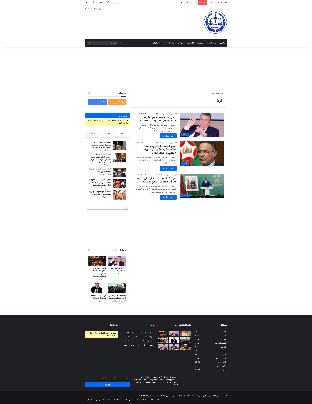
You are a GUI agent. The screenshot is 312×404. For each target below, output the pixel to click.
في (139, 345)
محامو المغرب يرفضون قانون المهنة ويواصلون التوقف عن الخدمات (117, 298)
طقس (151, 345)
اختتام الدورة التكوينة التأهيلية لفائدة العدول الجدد (100, 170)
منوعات (180, 43)
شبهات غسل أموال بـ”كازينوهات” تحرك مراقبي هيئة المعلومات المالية (173, 2)
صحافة (129, 341)
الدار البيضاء (135, 332)
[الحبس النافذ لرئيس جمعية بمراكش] (185, 347)
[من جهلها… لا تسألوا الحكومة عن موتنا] (97, 288)
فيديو (224, 354)
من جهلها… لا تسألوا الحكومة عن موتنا (98, 297)
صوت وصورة (221, 351)
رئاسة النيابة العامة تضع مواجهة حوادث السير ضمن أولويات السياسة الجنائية (101, 145)
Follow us (114, 325)
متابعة (132, 345)
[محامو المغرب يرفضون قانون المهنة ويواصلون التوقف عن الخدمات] (117, 288)
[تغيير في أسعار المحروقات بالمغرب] (163, 340)
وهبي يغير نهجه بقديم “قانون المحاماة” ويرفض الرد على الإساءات (158, 119)
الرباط (151, 337)
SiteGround (143, 396)
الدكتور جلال (171, 114)
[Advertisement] (156, 67)
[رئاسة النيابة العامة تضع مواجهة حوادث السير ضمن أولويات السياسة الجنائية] (119, 145)
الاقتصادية (190, 43)
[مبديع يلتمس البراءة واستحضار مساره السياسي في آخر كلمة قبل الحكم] (174, 347)
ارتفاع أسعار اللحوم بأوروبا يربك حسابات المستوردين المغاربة (100, 193)
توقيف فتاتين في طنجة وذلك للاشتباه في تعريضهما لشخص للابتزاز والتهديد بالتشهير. (100, 182)
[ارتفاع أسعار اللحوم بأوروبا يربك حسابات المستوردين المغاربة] (119, 195)
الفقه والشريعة (169, 43)
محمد (125, 345)
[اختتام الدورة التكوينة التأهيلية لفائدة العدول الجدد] (119, 172)
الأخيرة (107, 133)
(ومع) (151, 332)
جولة (135, 341)
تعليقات (92, 133)
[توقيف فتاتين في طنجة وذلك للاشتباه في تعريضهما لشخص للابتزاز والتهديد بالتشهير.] (119, 183)
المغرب (126, 337)
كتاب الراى (157, 43)
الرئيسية (219, 93)
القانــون (223, 43)
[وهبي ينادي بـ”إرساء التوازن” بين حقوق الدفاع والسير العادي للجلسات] (163, 347)
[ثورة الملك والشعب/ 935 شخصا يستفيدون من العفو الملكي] (185, 333)
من (152, 349)
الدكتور (126, 332)
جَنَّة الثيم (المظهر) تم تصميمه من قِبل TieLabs (176, 396)
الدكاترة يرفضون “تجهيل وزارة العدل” (117, 270)
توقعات (143, 341)
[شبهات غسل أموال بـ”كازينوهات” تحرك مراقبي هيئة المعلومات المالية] (97, 261)
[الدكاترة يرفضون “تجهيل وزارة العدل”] (117, 261)
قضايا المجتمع (211, 43)
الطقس (134, 337)
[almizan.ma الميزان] (215, 22)
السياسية (200, 43)
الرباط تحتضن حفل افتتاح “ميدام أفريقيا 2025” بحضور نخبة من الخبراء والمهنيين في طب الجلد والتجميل (100, 158)
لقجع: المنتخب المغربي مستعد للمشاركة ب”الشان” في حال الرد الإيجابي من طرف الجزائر (159, 149)
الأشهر (122, 133)
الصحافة (143, 337)
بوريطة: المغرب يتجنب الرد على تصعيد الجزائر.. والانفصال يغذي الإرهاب (157, 180)
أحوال (144, 332)
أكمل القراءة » (168, 136)
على (144, 345)
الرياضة (223, 336)
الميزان (150, 341)
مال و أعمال (221, 366)
